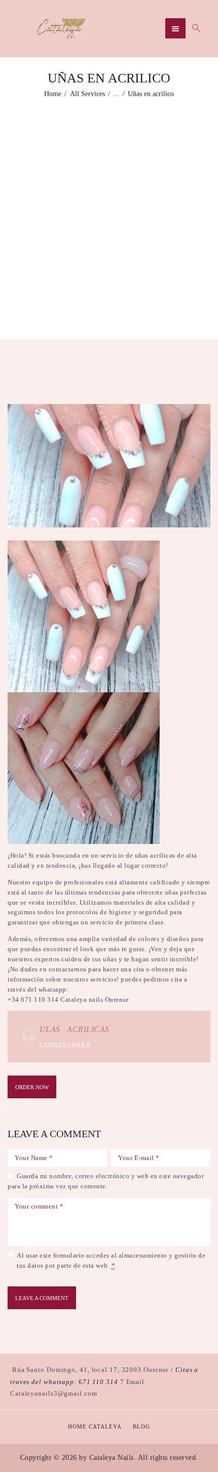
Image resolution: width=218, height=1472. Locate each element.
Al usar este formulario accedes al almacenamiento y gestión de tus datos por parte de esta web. (111, 1260)
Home (52, 94)
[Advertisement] (109, 212)
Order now (32, 1087)
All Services (87, 94)
